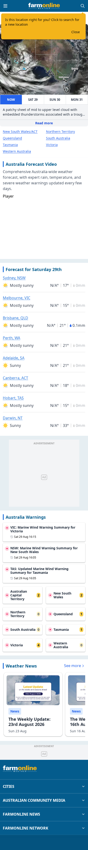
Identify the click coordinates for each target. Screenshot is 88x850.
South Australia (58, 138)
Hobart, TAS (13, 398)
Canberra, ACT (15, 378)
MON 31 (77, 99)
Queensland (12, 138)
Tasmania (10, 144)
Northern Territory (60, 131)
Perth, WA (11, 338)
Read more (44, 123)
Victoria (52, 144)
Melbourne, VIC (16, 298)
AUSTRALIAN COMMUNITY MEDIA (34, 800)
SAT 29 (33, 99)
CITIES (8, 786)
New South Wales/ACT (20, 131)
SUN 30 (55, 99)
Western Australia (17, 151)
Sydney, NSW (14, 278)
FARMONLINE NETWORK (25, 828)
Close (75, 32)
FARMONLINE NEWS (21, 814)
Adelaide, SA (13, 358)
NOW (11, 99)
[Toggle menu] (5, 5)
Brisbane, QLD (15, 318)
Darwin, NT (13, 418)
